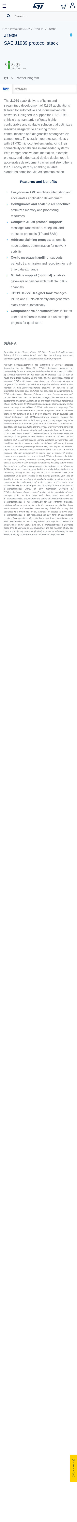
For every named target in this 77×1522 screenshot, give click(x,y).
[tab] (6, 89)
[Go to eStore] (64, 6)
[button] (71, 35)
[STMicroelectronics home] (38, 6)
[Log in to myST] (72, 6)
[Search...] (8, 16)
